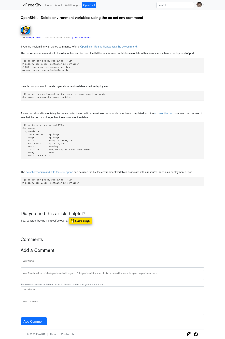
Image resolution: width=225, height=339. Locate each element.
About (58, 5)
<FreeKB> (31, 5)
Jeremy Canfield (33, 37)
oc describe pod (164, 113)
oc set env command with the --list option (49, 172)
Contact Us (67, 334)
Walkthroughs (73, 5)
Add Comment (33, 321)
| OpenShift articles (81, 37)
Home (48, 5)
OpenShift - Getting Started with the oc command (108, 46)
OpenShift (89, 5)
